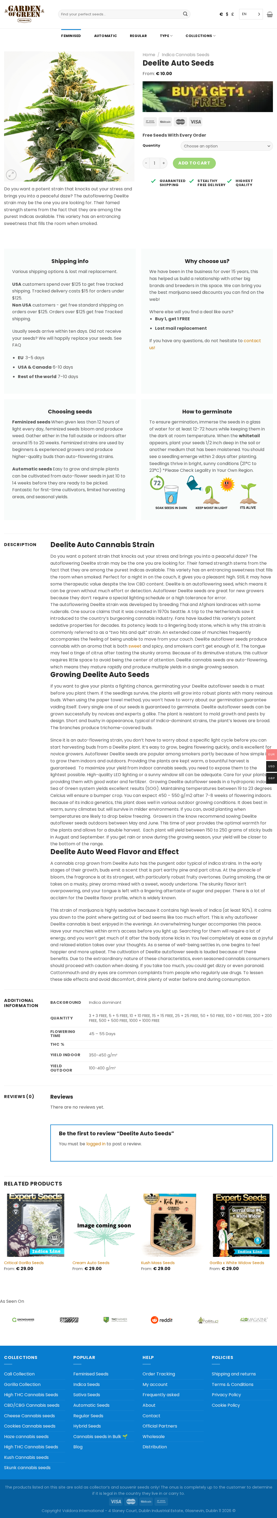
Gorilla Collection (22, 1384)
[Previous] (4, 1237)
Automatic (105, 35)
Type (164, 35)
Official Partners (160, 1426)
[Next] (273, 1237)
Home (149, 55)
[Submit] (185, 14)
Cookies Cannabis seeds (29, 1426)
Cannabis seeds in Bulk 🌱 (100, 1436)
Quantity (151, 145)
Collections (199, 35)
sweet (134, 646)
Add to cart (194, 163)
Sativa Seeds (86, 1395)
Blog (78, 1447)
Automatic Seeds (91, 1405)
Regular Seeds (88, 1416)
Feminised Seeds (90, 1374)
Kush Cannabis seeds (26, 1457)
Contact (151, 1416)
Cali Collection (19, 1374)
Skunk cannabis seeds (27, 1468)
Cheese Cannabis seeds (29, 1416)
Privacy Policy (226, 1395)
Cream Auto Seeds (91, 1262)
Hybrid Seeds (87, 1426)
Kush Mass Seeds (158, 1262)
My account (155, 1384)
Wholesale (154, 1436)
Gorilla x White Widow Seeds (237, 1262)
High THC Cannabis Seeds (31, 1395)
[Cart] (270, 14)
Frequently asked (161, 1395)
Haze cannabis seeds (26, 1436)
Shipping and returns (234, 1374)
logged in (95, 1144)
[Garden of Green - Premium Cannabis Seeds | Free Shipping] (24, 14)
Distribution (155, 1447)
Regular (138, 35)
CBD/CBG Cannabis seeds (32, 1405)
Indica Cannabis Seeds (185, 55)
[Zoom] (11, 175)
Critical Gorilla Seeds (24, 1262)
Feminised (71, 35)
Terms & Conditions (232, 1384)
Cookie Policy (226, 1405)
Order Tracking (159, 1374)
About (149, 1405)
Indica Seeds (86, 1384)
